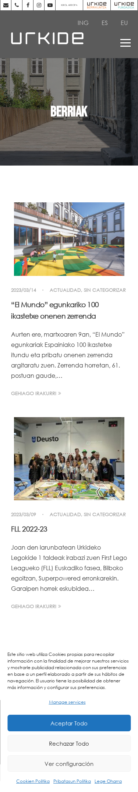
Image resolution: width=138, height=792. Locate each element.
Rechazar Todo (69, 743)
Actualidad (65, 290)
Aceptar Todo (69, 723)
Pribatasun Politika (72, 781)
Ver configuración (69, 763)
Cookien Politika (33, 781)
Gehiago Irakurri (33, 393)
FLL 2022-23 (29, 529)
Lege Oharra (108, 781)
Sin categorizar (105, 290)
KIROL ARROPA (69, 5)
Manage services (67, 702)
